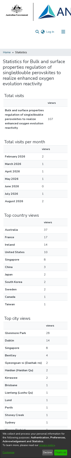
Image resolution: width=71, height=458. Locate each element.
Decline (47, 452)
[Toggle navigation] (63, 31)
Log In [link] (50, 32)
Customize (8, 452)
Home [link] (7, 52)
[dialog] (35, 444)
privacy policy (47, 445)
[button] (37, 32)
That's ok (60, 452)
